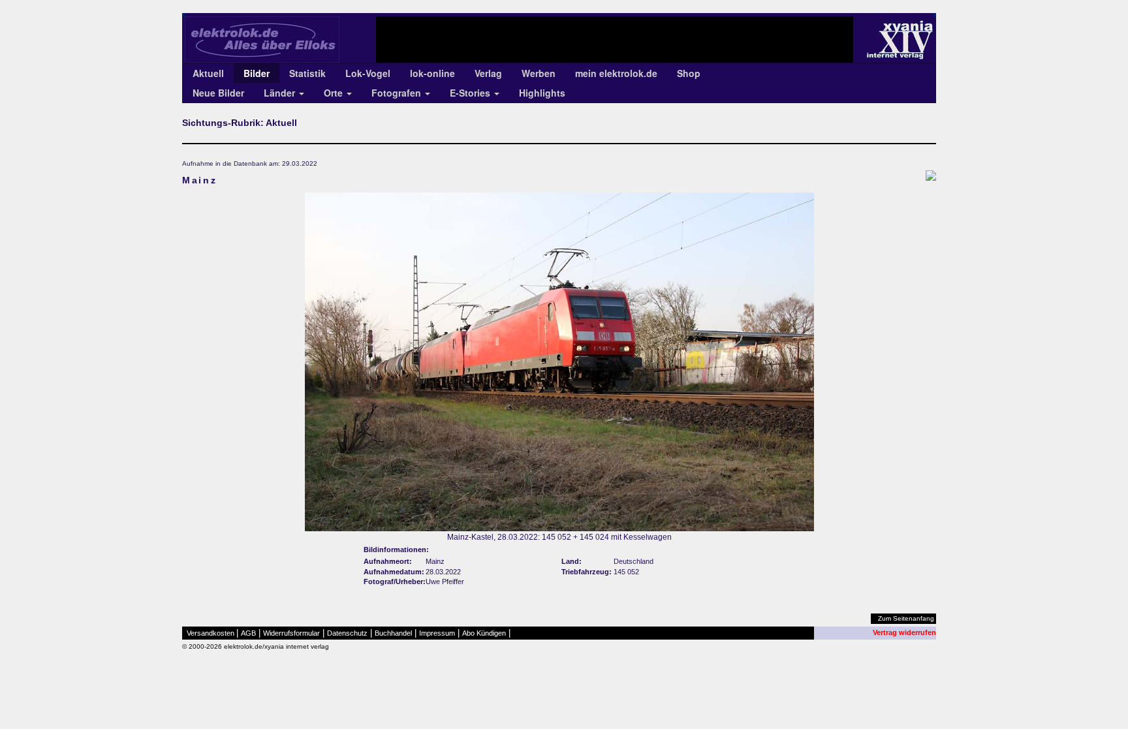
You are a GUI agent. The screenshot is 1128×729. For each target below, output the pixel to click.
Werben (539, 73)
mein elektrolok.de (616, 73)
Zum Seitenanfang (906, 618)
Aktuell (208, 73)
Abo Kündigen (484, 633)
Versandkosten (210, 633)
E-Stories (471, 92)
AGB (248, 633)
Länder (281, 92)
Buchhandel (393, 633)
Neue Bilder (218, 92)
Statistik (307, 73)
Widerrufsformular (291, 633)
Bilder (256, 73)
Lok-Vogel (367, 73)
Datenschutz (347, 633)
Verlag (488, 73)
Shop (688, 73)
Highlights (542, 92)
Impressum (437, 633)
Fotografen (397, 92)
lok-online (432, 73)
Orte (334, 92)
